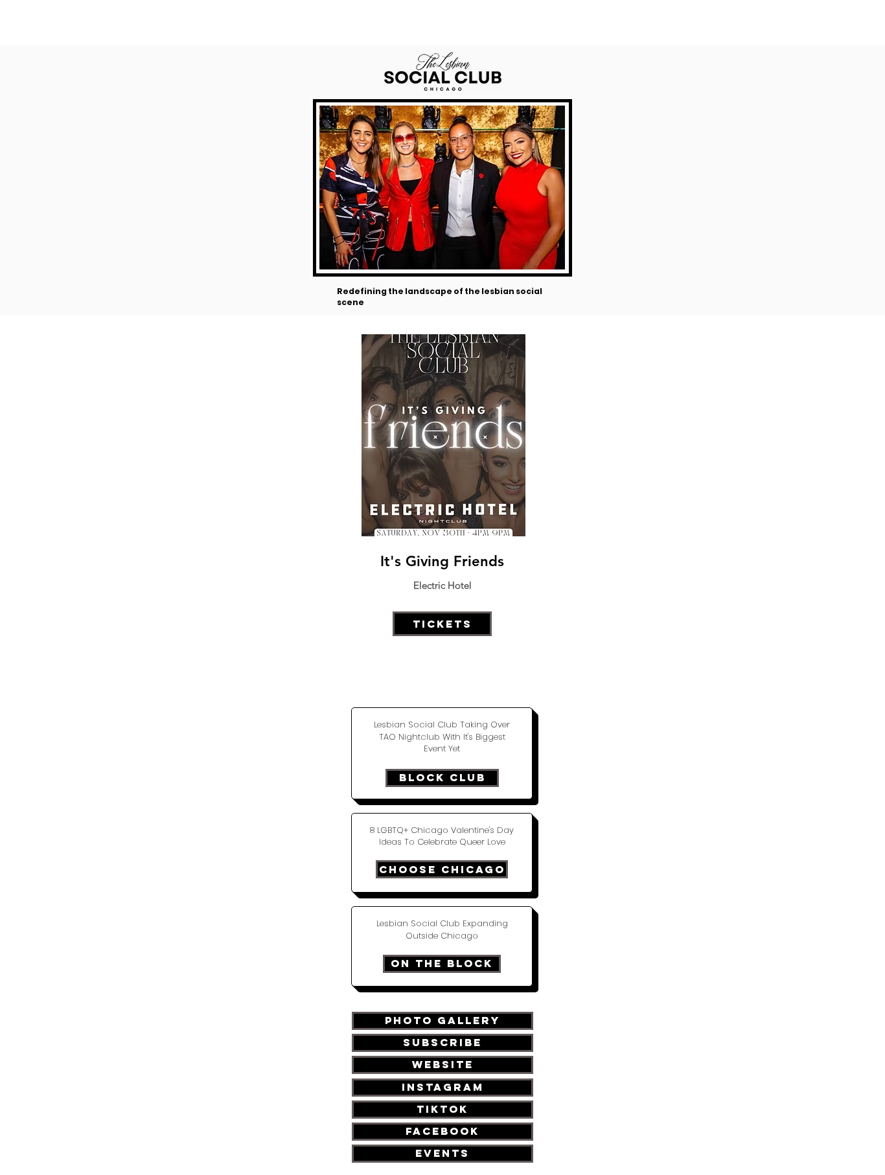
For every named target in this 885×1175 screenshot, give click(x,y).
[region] (442, 514)
